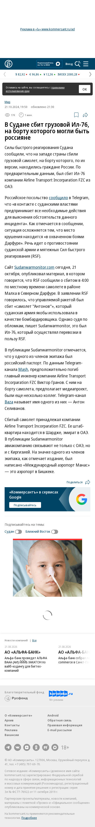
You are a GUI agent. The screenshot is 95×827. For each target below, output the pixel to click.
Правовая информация (65, 725)
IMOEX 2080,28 (67, 74)
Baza (9, 402)
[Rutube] (45, 747)
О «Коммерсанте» (18, 715)
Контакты (12, 725)
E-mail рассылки (60, 730)
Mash (23, 369)
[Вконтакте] (17, 747)
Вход (69, 64)
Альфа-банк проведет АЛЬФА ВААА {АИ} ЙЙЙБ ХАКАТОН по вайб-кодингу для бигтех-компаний (26, 664)
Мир (7, 102)
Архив (9, 720)
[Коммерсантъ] (8, 64)
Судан (9, 531)
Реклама (11, 730)
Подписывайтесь (25, 505)
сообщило (58, 197)
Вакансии (12, 735)
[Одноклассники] (36, 747)
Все (34, 640)
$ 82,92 (20, 74)
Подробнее (29, 818)
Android (53, 715)
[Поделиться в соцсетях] (85, 115)
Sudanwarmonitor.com (34, 267)
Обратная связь (59, 720)
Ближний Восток (37, 531)
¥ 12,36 (48, 74)
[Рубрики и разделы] (85, 63)
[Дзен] (26, 747)
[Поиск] (77, 63)
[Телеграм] (8, 747)
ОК (85, 89)
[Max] (54, 747)
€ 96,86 (34, 74)
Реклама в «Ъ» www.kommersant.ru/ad (47, 29)
